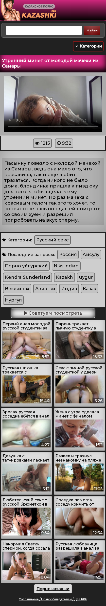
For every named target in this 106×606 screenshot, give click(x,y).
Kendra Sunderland (27, 277)
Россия (68, 254)
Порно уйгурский (26, 266)
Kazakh (64, 277)
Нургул (13, 300)
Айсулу (91, 254)
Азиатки (45, 288)
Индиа (69, 288)
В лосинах (17, 288)
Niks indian (66, 266)
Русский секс (52, 240)
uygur (86, 277)
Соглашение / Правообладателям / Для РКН (53, 599)
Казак (89, 288)
